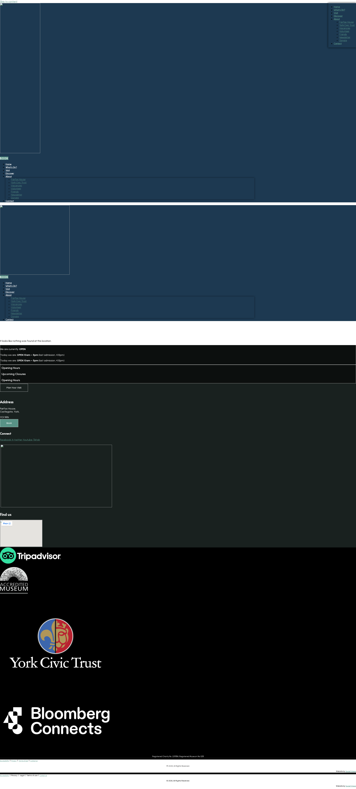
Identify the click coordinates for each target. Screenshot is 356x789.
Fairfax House (18, 179)
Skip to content (8, 1)
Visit (8, 170)
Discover (10, 173)
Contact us (34, 761)
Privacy (14, 761)
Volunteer (16, 188)
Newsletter (16, 194)
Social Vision (351, 771)
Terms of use (23, 761)
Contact (10, 201)
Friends (15, 191)
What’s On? (11, 167)
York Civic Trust (19, 182)
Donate (15, 197)
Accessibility (4, 761)
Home (8, 164)
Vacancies (16, 185)
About (9, 176)
